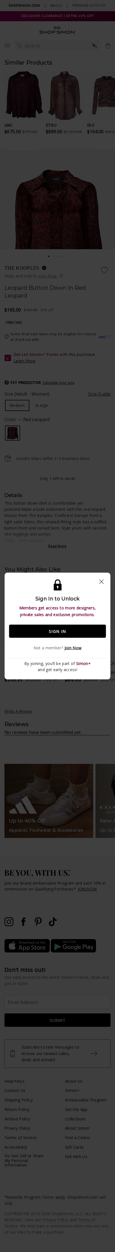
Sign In (57, 631)
